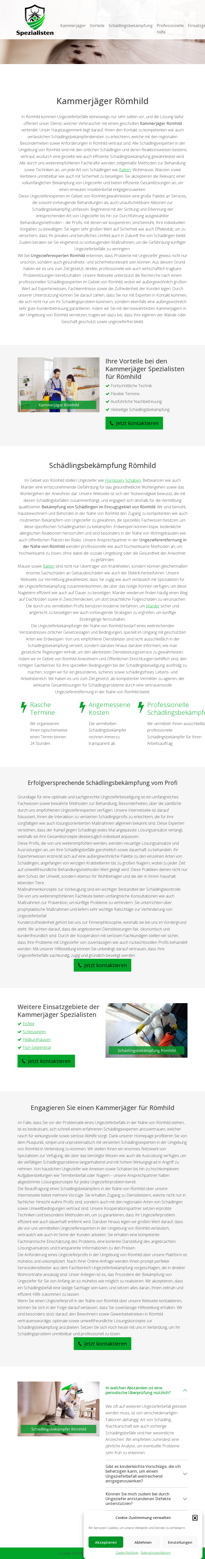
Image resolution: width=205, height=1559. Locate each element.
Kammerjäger (73, 25)
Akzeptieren (106, 1542)
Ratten (125, 169)
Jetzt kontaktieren (137, 423)
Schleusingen (34, 1031)
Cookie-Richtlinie (127, 1552)
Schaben (133, 480)
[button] (195, 1517)
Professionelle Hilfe (170, 29)
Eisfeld (28, 1023)
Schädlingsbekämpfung (130, 25)
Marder (153, 606)
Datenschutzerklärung (155, 1552)
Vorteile (97, 25)
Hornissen (114, 480)
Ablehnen (143, 1542)
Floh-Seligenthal (37, 1047)
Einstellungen (180, 1542)
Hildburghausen (37, 1039)
